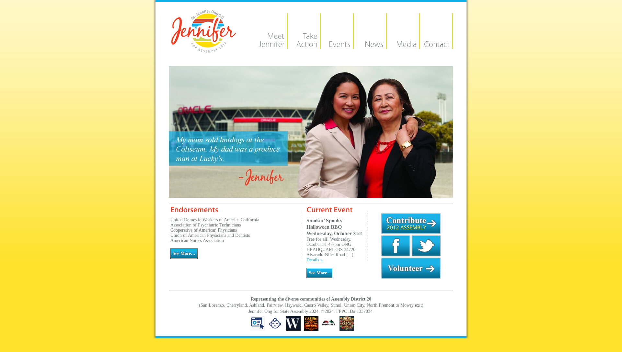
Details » (314, 260)
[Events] (334, 45)
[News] (367, 45)
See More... (320, 272)
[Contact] (433, 45)
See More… (184, 253)
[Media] (400, 45)
